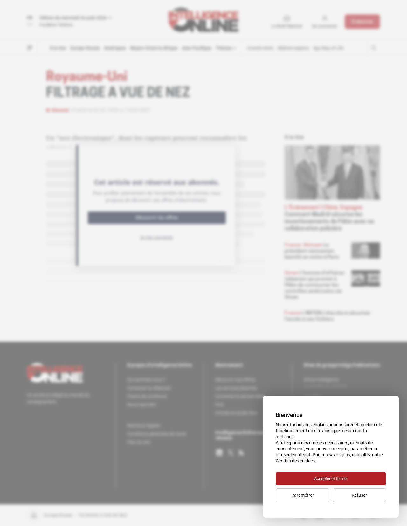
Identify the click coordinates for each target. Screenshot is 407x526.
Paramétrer (302, 495)
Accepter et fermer (331, 478)
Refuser (359, 495)
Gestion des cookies (295, 460)
